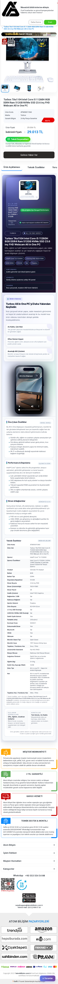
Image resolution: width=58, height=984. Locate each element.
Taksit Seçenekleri (19, 139)
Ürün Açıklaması (12, 167)
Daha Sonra (36, 22)
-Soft (15, 981)
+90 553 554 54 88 (35, 875)
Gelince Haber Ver (29, 155)
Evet (50, 22)
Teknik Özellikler (36, 167)
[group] (29, 60)
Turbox (23, 115)
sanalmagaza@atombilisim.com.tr (29, 905)
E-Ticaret (21, 981)
